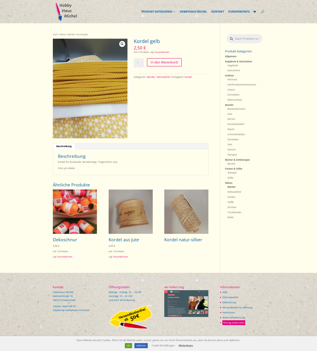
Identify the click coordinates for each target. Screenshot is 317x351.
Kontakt (217, 11)
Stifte (230, 177)
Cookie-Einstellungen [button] (163, 345)
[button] (122, 44)
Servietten (233, 139)
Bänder (71, 34)
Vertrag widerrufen (233, 322)
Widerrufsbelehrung (233, 317)
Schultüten (234, 94)
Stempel (232, 172)
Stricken (232, 207)
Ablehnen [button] (141, 345)
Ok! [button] (128, 345)
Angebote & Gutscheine (238, 61)
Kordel (188, 76)
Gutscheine (234, 70)
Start (55, 34)
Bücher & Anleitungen (237, 159)
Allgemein (230, 56)
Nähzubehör (163, 76)
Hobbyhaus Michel (193, 11)
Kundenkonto (239, 11)
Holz (230, 114)
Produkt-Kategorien (156, 11)
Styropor (232, 154)
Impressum (228, 312)
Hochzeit (232, 79)
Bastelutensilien (236, 108)
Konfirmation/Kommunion (242, 84)
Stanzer (232, 149)
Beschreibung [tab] (64, 146)
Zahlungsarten (230, 297)
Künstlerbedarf (236, 124)
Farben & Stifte (233, 168)
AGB (224, 292)
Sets (230, 144)
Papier (231, 129)
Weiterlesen (186, 345)
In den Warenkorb (164, 62)
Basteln (229, 104)
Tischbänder (234, 212)
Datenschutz (229, 302)
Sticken (231, 196)
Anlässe (229, 75)
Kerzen (231, 118)
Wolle (231, 217)
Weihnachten (235, 99)
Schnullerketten (236, 134)
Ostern (231, 89)
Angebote (233, 65)
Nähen (62, 34)
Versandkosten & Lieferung (237, 307)
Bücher (231, 163)
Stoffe (231, 202)
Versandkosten (162, 52)
